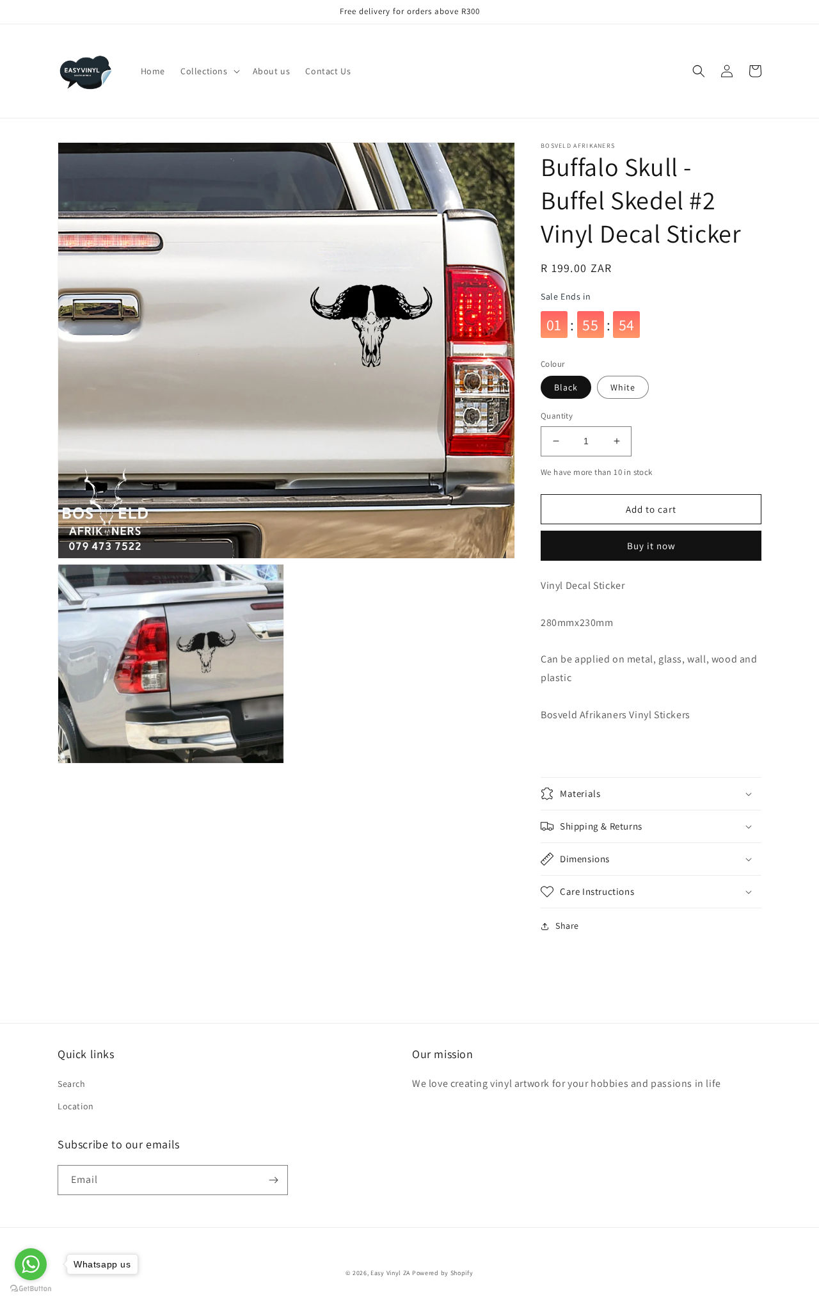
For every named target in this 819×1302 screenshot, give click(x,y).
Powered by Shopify (442, 1273)
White (622, 387)
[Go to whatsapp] (31, 1264)
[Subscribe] (273, 1180)
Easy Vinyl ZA (390, 1273)
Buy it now (651, 546)
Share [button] (567, 925)
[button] (209, 71)
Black (566, 387)
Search (72, 1083)
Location (76, 1106)
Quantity (557, 415)
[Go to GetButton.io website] (30, 1289)
